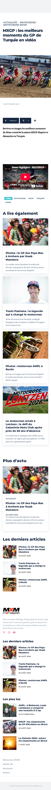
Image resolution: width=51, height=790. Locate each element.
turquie (40, 198)
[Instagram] (9, 632)
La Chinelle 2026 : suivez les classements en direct (33, 739)
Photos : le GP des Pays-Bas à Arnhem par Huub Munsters (24, 256)
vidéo (8, 202)
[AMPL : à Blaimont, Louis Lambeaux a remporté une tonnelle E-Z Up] (9, 710)
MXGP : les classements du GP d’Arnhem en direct (33, 723)
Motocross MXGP (15, 25)
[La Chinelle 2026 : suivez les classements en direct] (9, 743)
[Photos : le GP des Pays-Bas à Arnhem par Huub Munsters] (25, 232)
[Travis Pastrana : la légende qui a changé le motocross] (25, 290)
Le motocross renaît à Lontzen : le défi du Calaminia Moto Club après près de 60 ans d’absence (24, 425)
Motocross (28, 22)
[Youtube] (14, 632)
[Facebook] (4, 632)
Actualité (10, 22)
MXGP (31, 198)
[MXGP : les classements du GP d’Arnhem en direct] (9, 726)
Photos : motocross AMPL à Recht (33, 581)
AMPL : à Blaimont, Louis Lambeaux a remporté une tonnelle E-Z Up (32, 708)
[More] (35, 120)
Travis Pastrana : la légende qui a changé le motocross (24, 313)
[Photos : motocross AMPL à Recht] (25, 345)
